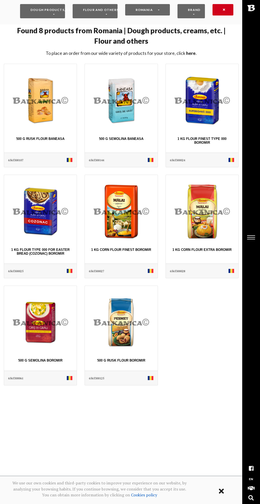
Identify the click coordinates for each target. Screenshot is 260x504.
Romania (144, 10)
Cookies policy (144, 495)
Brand (194, 10)
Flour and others (100, 10)
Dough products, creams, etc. (47, 10)
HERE (191, 53)
